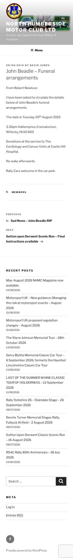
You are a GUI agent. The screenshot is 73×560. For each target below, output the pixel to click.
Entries (14, 515)
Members (19, 192)
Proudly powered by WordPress (26, 550)
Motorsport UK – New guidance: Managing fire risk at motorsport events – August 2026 (36, 303)
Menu (39, 50)
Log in (10, 507)
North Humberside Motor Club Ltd (36, 27)
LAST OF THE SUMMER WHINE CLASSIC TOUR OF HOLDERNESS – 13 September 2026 (35, 383)
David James (40, 65)
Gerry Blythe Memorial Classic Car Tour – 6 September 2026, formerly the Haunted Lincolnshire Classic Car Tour (36, 360)
